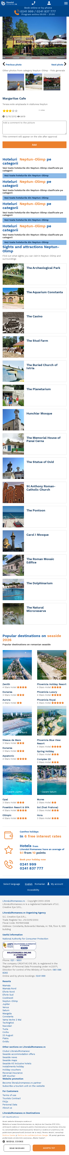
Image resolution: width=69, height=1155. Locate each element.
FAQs (5, 1101)
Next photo (57, 64)
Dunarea (7, 692)
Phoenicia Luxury (47, 692)
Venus (6, 1007)
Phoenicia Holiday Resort (51, 684)
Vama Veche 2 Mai (12, 1019)
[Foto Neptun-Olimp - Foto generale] (15, 82)
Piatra (5, 1038)
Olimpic (7, 815)
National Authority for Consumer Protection (25, 938)
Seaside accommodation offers (19, 1054)
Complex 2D (44, 759)
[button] (34, 1141)
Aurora (6, 699)
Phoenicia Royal (46, 699)
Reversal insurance (13, 1073)
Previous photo (13, 64)
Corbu (6, 1032)
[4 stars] (13, 110)
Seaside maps (10, 1060)
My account (57, 884)
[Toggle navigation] (66, 3)
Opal (5, 799)
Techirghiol (8, 1022)
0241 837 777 (46, 11)
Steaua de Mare (12, 740)
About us (7, 1108)
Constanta (8, 1016)
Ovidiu (6, 1041)
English (28, 884)
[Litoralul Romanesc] (8, 3)
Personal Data (10, 1104)
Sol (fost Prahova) (47, 807)
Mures (40, 799)
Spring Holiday (45, 751)
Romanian (40, 884)
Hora (40, 815)
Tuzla (5, 1029)
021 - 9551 (16, 960)
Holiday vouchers (12, 1069)
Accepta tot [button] (49, 1148)
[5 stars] (16, 110)
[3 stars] (10, 110)
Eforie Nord (9, 991)
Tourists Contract (12, 1098)
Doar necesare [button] (17, 1148)
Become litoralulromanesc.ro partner (22, 1083)
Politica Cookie (9, 1135)
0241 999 (26, 11)
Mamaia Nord (9, 988)
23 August (8, 1035)
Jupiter (6, 1004)
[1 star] (4, 110)
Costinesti (8, 998)
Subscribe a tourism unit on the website (24, 1086)
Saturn (6, 1010)
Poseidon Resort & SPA (16, 807)
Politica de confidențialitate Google (33, 1135)
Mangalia (7, 1013)
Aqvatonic (8, 755)
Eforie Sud (8, 994)
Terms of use (9, 1095)
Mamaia (6, 985)
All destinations (11, 1117)
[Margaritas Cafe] (34, 37)
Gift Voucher (9, 1076)
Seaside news (10, 1057)
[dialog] (34, 1136)
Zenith (6, 684)
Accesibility (33, 890)
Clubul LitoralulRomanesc (16, 1051)
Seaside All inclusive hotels (17, 1063)
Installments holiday (13, 1066)
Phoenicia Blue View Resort (49, 742)
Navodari (7, 1026)
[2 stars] (7, 110)
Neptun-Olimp (10, 1001)
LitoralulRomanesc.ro (14, 901)
